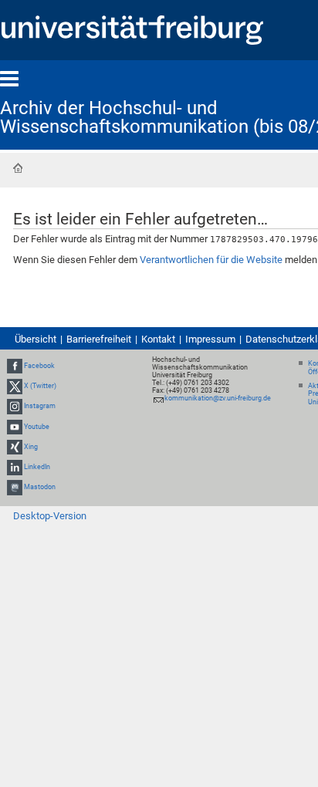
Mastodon (40, 487)
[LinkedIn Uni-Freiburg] (14, 467)
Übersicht (35, 339)
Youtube (36, 427)
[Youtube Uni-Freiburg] (14, 427)
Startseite (17, 168)
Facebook (39, 366)
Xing (31, 447)
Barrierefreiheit (98, 339)
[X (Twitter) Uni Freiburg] (14, 386)
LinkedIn (37, 467)
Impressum (210, 339)
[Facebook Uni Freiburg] (14, 366)
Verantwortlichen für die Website (211, 259)
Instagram (40, 406)
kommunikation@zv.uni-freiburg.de (217, 398)
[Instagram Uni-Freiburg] (14, 406)
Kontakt (158, 339)
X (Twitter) (40, 386)
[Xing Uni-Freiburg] (14, 447)
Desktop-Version (49, 516)
